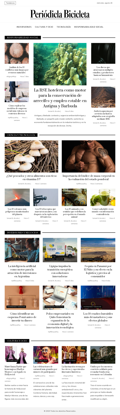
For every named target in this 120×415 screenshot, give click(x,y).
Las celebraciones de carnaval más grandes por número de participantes (45, 369)
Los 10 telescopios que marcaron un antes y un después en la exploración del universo (46, 213)
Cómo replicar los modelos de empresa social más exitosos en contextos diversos (17, 110)
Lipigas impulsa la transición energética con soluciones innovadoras (60, 271)
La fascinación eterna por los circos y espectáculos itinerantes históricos (73, 369)
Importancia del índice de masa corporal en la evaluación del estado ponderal (89, 177)
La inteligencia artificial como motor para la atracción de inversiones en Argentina (22, 271)
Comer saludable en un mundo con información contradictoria (103, 212)
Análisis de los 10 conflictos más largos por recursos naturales (16, 70)
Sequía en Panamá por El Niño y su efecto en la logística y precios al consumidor (98, 271)
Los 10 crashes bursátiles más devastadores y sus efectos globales (98, 317)
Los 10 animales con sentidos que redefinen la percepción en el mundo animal (74, 213)
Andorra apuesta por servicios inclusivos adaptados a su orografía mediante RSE (103, 115)
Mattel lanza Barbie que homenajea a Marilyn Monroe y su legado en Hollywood (15, 370)
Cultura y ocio (12, 360)
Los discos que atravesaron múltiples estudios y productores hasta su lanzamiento (103, 71)
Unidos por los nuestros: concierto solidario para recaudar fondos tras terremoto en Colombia (101, 370)
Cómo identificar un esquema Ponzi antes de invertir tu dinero (22, 317)
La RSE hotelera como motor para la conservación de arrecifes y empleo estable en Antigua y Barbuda (60, 98)
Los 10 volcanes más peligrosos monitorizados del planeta (17, 212)
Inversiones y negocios (16, 259)
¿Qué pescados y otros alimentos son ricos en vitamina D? (31, 177)
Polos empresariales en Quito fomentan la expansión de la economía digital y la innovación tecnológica (60, 320)
